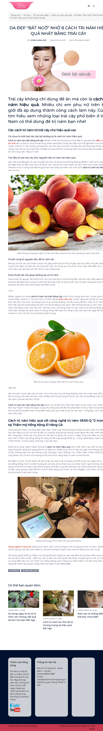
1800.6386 (50, 674)
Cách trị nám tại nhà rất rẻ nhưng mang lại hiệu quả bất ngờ (58, 625)
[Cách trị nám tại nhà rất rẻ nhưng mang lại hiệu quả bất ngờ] (58, 603)
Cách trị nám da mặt (61, 15)
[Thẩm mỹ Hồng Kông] (21, 6)
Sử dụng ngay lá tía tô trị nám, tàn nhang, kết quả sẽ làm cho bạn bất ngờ (22, 616)
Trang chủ (15, 15)
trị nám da (14, 570)
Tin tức (26, 15)
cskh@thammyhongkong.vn (51, 679)
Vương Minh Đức (38, 40)
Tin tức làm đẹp (41, 15)
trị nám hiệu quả (29, 570)
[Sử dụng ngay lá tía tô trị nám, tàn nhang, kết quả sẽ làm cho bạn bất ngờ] (23, 599)
